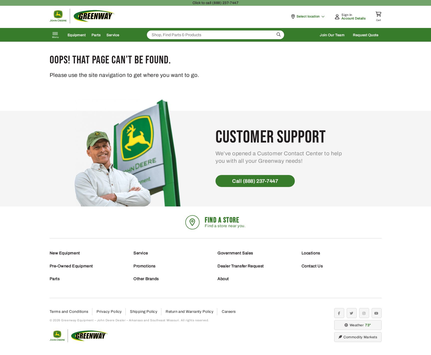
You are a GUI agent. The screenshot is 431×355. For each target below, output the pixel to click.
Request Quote (365, 35)
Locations (311, 253)
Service (113, 35)
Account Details (353, 18)
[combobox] (215, 34)
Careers (229, 312)
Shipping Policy (143, 312)
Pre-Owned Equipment (71, 266)
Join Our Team (332, 35)
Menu (55, 37)
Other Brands (146, 279)
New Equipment (65, 253)
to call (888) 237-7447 (215, 3)
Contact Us (312, 266)
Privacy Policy (109, 312)
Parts (96, 35)
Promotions (144, 266)
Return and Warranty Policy (190, 312)
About (223, 279)
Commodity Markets (360, 337)
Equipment (77, 35)
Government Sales (235, 253)
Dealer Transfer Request (240, 266)
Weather (360, 325)
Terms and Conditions (69, 312)
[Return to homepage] (82, 22)
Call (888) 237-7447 (255, 181)
